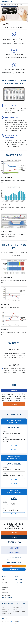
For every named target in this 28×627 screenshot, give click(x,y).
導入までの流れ (14, 552)
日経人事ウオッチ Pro (6, 613)
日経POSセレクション (6, 595)
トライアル (14, 533)
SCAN (3, 585)
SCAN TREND (4, 582)
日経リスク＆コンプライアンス (19, 611)
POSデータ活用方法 (7, 598)
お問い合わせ (14, 404)
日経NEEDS (4, 611)
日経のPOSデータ (6, 2)
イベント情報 (18, 582)
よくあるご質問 (14, 548)
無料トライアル (14, 566)
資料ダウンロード (13, 542)
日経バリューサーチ (16, 609)
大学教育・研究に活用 (6, 592)
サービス (4, 577)
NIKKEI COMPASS (5, 609)
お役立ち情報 (18, 579)
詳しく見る (14, 445)
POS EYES (4, 579)
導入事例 (17, 577)
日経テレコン (4, 607)
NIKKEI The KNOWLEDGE (17, 607)
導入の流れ (14, 449)
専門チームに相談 (14, 569)
